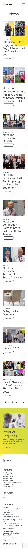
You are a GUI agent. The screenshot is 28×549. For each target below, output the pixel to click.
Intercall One (7, 479)
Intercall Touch (8, 481)
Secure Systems (8, 484)
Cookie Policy (7, 535)
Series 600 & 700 (9, 486)
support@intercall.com (12, 533)
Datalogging (7, 473)
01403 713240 (9, 531)
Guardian (6, 475)
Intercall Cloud (8, 477)
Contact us (7, 496)
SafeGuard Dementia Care (12, 482)
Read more (8, 58)
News (5, 498)
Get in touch (8, 447)
